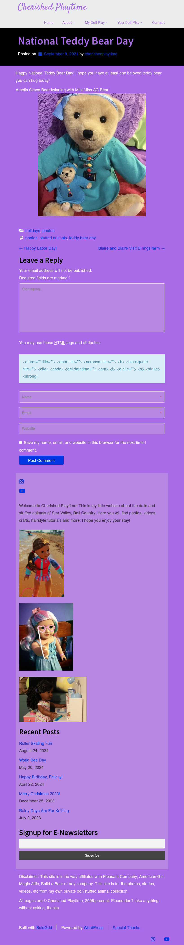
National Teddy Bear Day (76, 40)
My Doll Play (95, 22)
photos (48, 230)
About (67, 22)
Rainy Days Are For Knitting (44, 810)
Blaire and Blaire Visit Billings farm (131, 248)
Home (48, 22)
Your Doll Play (128, 22)
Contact (158, 22)
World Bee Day (32, 760)
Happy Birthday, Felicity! (41, 776)
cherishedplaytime (101, 53)
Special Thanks (126, 927)
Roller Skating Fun (35, 743)
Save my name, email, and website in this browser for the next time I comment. (82, 446)
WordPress (93, 927)
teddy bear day (82, 237)
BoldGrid (44, 927)
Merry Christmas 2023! (39, 793)
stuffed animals (53, 237)
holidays (32, 230)
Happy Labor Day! (38, 248)
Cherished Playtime (52, 7)
